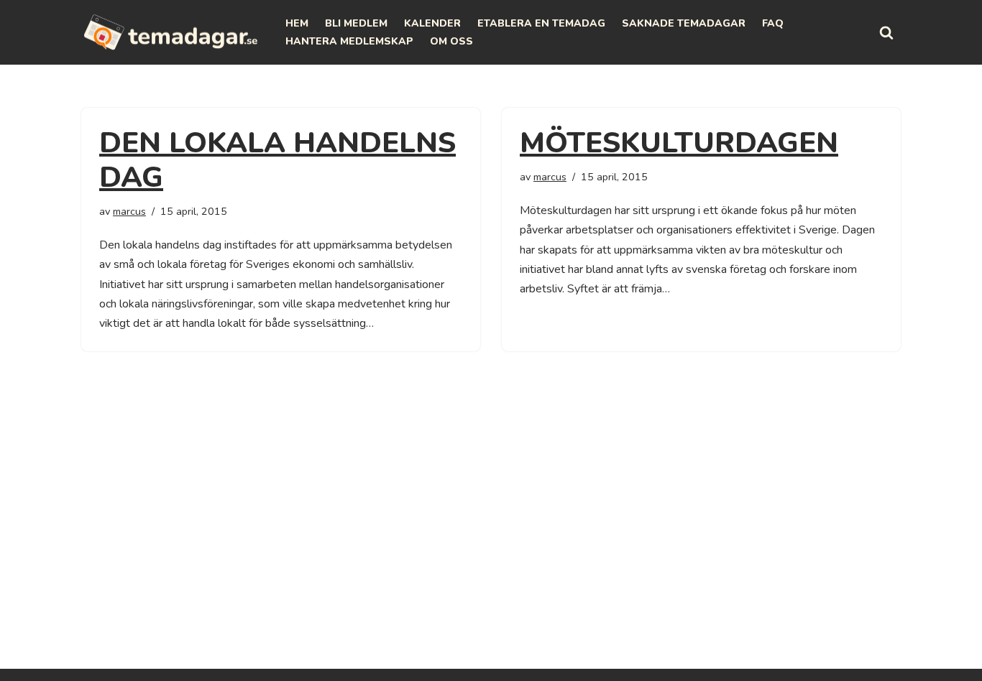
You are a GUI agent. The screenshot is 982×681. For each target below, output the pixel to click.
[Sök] (886, 32)
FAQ (773, 23)
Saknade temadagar (683, 23)
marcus (129, 211)
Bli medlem (356, 23)
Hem (296, 23)
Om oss (451, 41)
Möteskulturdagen (679, 143)
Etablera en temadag (541, 23)
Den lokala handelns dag (277, 160)
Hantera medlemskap (349, 41)
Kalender (432, 23)
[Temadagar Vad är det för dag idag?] (171, 32)
